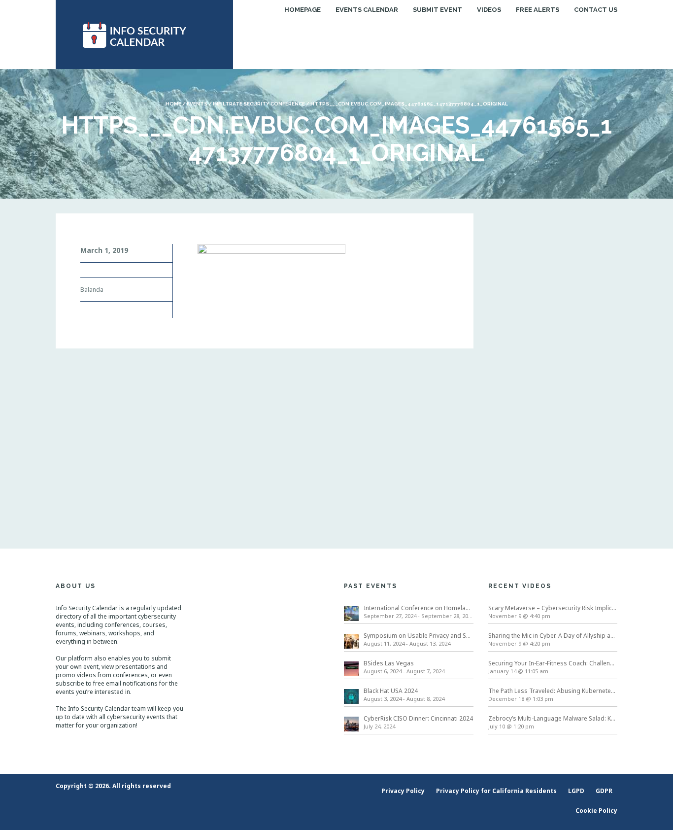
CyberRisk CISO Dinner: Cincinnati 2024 (418, 718)
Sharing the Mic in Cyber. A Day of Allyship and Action (553, 635)
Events (197, 103)
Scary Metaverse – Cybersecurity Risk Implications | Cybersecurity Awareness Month (553, 608)
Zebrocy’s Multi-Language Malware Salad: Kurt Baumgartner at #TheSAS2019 (553, 718)
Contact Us (595, 9)
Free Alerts (537, 9)
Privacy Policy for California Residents (496, 791)
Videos (489, 9)
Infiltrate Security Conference (259, 103)
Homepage (302, 9)
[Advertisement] (553, 361)
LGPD (576, 791)
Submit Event (437, 9)
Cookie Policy (596, 810)
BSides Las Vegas (389, 663)
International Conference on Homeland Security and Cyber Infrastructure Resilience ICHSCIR (418, 608)
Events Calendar (367, 9)
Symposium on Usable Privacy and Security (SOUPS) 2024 (418, 635)
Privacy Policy (403, 791)
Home (173, 103)
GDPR (604, 791)
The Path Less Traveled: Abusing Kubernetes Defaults (553, 691)
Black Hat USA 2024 (391, 691)
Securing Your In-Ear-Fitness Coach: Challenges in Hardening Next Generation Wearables (553, 663)
